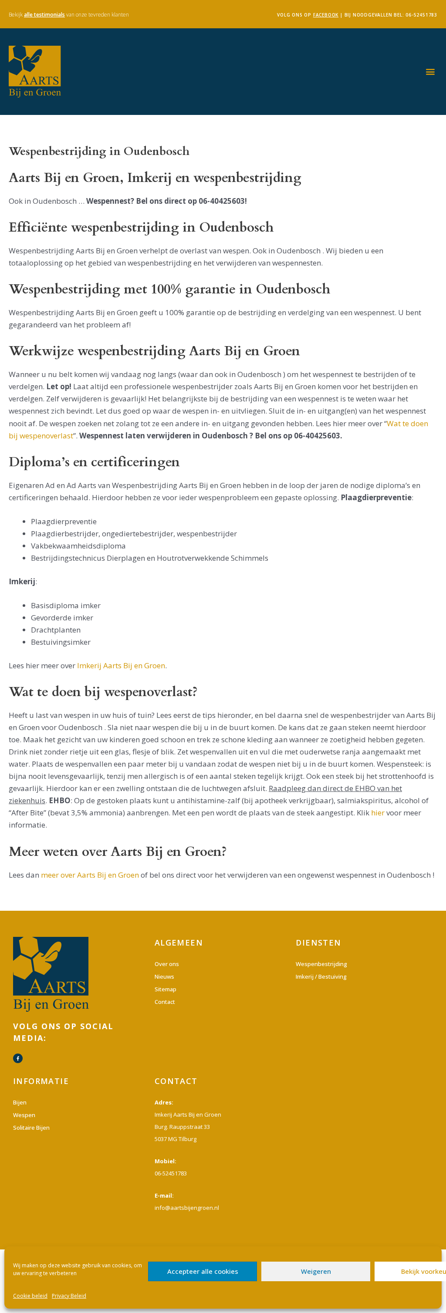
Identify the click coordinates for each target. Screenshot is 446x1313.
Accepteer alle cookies (202, 1271)
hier (378, 813)
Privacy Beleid (69, 1296)
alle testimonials (44, 14)
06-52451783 (421, 15)
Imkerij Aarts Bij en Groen (121, 665)
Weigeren (316, 1271)
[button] (430, 71)
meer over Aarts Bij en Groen (90, 875)
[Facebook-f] (18, 1058)
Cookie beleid (30, 1296)
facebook (325, 15)
